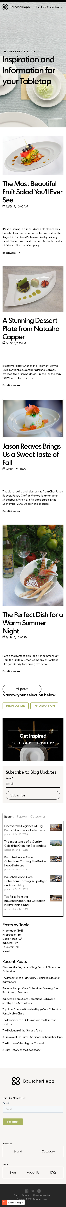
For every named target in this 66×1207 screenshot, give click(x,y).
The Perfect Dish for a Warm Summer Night (33, 623)
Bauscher (10, 943)
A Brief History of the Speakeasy (21, 1050)
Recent (9, 817)
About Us (33, 1172)
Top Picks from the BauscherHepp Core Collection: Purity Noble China (32, 1011)
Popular (22, 816)
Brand (18, 1151)
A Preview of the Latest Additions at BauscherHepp (33, 1037)
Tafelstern (11, 947)
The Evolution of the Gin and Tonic (22, 1030)
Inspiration (12, 935)
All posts (22, 689)
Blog (13, 1172)
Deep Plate (12, 939)
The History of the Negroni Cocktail (23, 1043)
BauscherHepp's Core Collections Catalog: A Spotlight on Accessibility (29, 1001)
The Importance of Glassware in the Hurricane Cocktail (29, 1022)
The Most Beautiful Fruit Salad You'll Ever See (32, 192)
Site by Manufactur (41, 1195)
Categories (37, 816)
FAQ (53, 1172)
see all (6, 951)
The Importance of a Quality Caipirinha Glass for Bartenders (31, 980)
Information (13, 931)
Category (48, 1151)
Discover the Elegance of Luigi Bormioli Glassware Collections (32, 969)
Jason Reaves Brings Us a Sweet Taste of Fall (32, 455)
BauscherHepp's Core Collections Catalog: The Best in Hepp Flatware (30, 990)
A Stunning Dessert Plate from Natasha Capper (31, 329)
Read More (9, 253)
